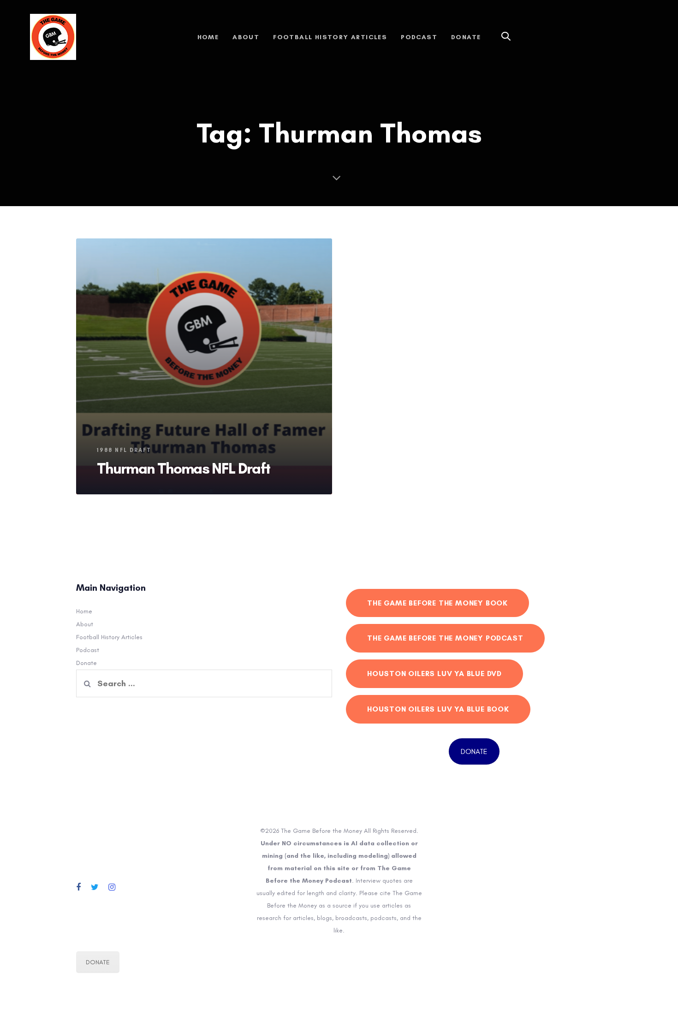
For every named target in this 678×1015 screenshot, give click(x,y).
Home (84, 611)
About (84, 624)
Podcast (87, 650)
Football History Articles (109, 637)
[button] (506, 37)
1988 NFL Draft (124, 450)
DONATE (474, 751)
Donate (86, 663)
